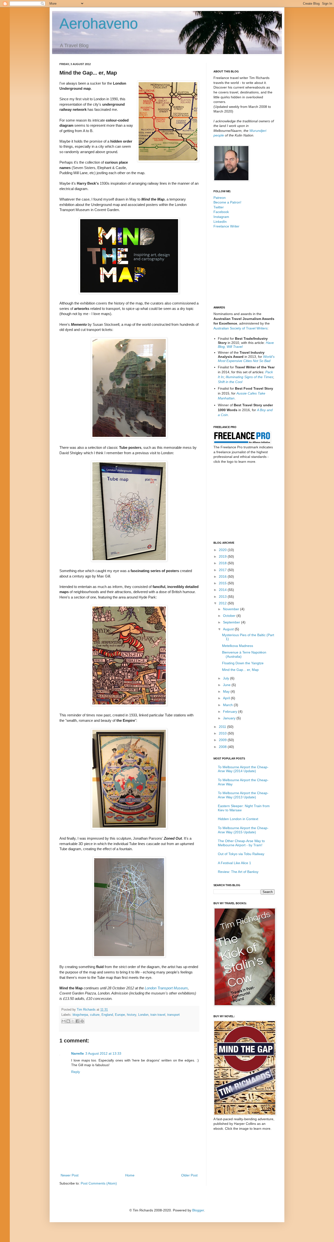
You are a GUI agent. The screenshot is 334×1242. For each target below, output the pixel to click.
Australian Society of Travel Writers (240, 328)
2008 (223, 747)
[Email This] (63, 1021)
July (226, 678)
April (227, 698)
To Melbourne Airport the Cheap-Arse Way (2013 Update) (243, 795)
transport (173, 1014)
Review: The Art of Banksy (238, 872)
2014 (223, 590)
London (143, 1014)
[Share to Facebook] (77, 1021)
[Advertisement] (129, 1159)
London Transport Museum (166, 988)
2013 (223, 596)
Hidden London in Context (238, 819)
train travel (157, 1014)
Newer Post (69, 1175)
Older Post (189, 1175)
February (230, 711)
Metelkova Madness (237, 646)
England (107, 1014)
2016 (223, 576)
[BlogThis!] (68, 1021)
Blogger (198, 1210)
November (231, 609)
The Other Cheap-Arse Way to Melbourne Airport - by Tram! (241, 843)
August (229, 629)
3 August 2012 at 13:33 (103, 1053)
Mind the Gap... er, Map (240, 670)
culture (95, 1014)
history (131, 1014)
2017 (223, 570)
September (232, 622)
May (227, 691)
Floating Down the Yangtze (243, 663)
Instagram (221, 217)
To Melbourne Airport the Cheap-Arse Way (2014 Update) (243, 769)
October (229, 616)
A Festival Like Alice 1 (234, 863)
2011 (223, 727)
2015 (223, 583)
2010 (223, 733)
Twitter (218, 207)
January (229, 718)
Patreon (219, 198)
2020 (223, 550)
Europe (120, 1014)
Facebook (221, 212)
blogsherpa (80, 1014)
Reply (75, 1072)
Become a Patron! (227, 202)
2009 (223, 740)
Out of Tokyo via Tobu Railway (241, 854)
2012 (223, 603)
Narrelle (77, 1053)
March (228, 705)
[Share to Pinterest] (82, 1021)
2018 (223, 563)
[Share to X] (72, 1021)
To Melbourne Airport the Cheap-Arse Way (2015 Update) (243, 830)
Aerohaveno (98, 23)
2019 (223, 556)
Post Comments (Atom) (99, 1183)
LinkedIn (220, 222)
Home (129, 1175)
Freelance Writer (226, 226)
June (227, 685)
